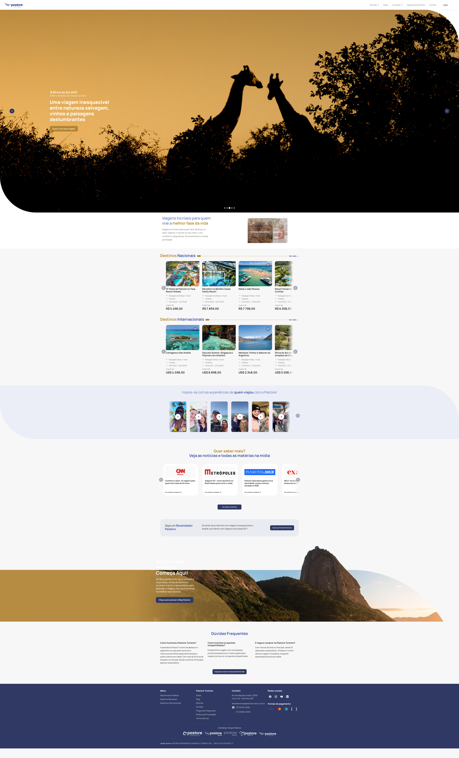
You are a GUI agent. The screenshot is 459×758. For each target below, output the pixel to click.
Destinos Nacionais (168, 699)
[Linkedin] (287, 696)
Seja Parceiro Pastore (169, 695)
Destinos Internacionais (170, 703)
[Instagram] (275, 696)
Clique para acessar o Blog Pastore (174, 600)
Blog (198, 699)
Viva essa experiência (62, 131)
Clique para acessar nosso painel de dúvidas (229, 672)
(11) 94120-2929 (243, 707)
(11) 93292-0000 (243, 712)
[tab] (225, 208)
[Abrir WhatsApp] (453, 752)
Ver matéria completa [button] (173, 492)
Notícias (199, 703)
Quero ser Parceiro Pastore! (282, 528)
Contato (432, 5)
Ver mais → (294, 256)
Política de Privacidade (206, 714)
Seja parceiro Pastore (416, 5)
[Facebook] (270, 696)
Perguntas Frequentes (206, 710)
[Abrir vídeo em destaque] (178, 417)
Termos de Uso (202, 718)
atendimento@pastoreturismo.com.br (248, 703)
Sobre (385, 5)
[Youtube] (281, 696)
